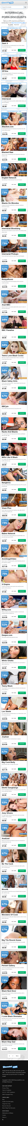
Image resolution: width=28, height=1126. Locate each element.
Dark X (5, 43)
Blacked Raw (7, 152)
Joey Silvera (7, 813)
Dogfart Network (9, 178)
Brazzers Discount (6, 1105)
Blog (3, 1099)
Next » (17, 1055)
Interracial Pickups (10, 254)
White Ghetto (8, 660)
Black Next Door (9, 991)
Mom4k (5, 889)
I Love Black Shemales (12, 1016)
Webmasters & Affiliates (7, 1113)
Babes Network (8, 533)
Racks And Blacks (10, 432)
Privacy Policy (5, 1088)
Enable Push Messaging (7, 1101)
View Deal (21, 50)
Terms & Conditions (6, 1090)
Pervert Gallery (8, 965)
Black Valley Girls (9, 381)
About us (4, 1117)
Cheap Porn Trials (6, 1103)
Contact (4, 1115)
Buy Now (14, 50)
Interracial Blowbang (11, 228)
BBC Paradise (8, 330)
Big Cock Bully (8, 762)
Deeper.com (7, 635)
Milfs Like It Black (10, 457)
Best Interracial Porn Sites (18, 22)
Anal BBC (6, 305)
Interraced (6, 99)
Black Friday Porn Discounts (8, 1108)
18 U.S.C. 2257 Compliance (8, 1092)
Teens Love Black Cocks (12, 356)
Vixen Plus (6, 508)
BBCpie (5, 406)
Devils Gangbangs (10, 788)
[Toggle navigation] (26, 2)
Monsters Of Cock (10, 915)
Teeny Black (7, 686)
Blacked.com (7, 127)
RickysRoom (7, 279)
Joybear (5, 737)
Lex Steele (6, 711)
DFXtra (5, 71)
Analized (5, 838)
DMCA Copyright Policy (7, 1094)
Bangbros (6, 483)
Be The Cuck (7, 864)
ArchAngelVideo (9, 559)
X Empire (6, 584)
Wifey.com (6, 610)
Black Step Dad (8, 1042)
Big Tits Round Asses (11, 940)
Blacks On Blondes (10, 203)
